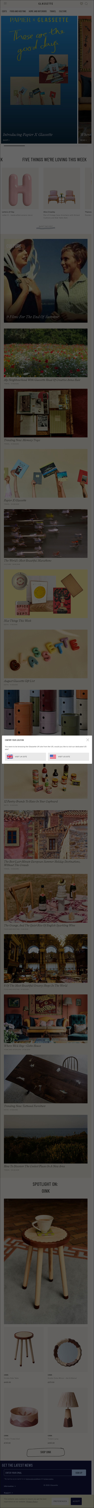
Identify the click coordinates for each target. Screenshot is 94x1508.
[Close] (87, 739)
